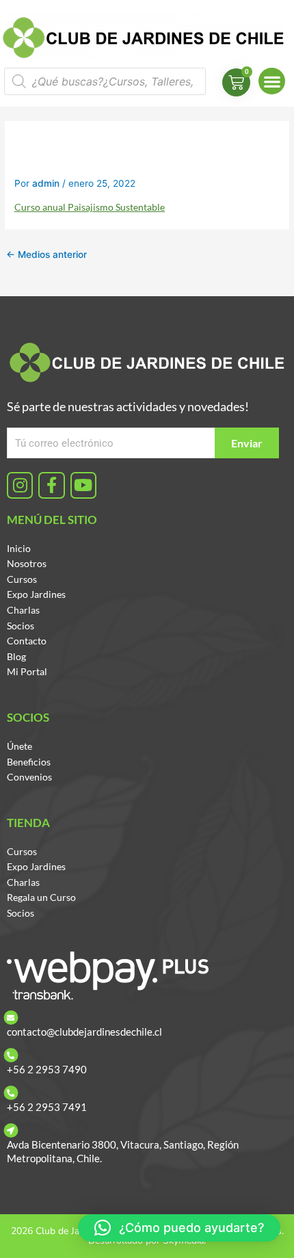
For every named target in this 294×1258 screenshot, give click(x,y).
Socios (20, 625)
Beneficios (29, 762)
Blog (16, 656)
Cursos (22, 579)
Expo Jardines (36, 594)
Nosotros (26, 563)
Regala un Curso (41, 897)
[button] (271, 81)
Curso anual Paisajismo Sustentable (89, 207)
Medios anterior (46, 254)
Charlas (23, 610)
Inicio (19, 548)
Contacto (26, 640)
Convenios (29, 777)
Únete (19, 746)
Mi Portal (27, 671)
